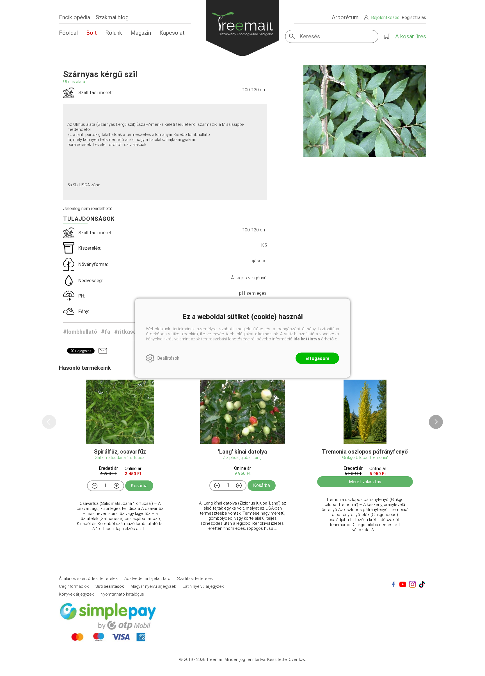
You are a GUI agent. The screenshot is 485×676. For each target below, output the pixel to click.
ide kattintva (307, 338)
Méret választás (365, 481)
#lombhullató (80, 331)
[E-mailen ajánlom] (103, 351)
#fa (105, 331)
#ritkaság (126, 331)
